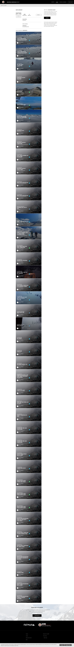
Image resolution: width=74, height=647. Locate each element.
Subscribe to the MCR (46, 633)
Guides (27, 635)
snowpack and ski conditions (21, 143)
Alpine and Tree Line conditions (22, 428)
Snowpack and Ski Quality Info (21, 169)
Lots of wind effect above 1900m (22, 454)
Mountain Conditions (13, 2)
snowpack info (20, 130)
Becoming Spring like (22, 364)
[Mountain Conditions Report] (3, 2)
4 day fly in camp (21, 390)
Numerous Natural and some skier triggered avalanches (22, 376)
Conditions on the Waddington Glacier (22, 39)
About (26, 639)
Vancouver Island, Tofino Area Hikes (21, 481)
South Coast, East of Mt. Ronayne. (22, 273)
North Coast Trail (21, 104)
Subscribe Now (37, 615)
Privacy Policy (40, 612)
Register (47, 17)
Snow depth (20, 325)
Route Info (19, 91)
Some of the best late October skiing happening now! (22, 233)
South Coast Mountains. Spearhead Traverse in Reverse (23, 558)
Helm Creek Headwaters (23, 221)
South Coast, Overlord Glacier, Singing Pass (22, 533)
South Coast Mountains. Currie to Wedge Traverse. (23, 597)
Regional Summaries (29, 637)
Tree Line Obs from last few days (23, 402)
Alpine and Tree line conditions (22, 441)
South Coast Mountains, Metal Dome (23, 584)
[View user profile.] (17, 42)
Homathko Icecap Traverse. (21, 78)
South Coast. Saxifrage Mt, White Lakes (22, 546)
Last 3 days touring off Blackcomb (22, 156)
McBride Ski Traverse (22, 260)
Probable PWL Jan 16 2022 (22, 208)
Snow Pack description (22, 182)
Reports (27, 633)
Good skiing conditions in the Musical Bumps (22, 286)
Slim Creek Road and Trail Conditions (22, 247)
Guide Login (45, 637)
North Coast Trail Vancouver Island (21, 494)
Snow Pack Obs (20, 312)
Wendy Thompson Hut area (22, 415)
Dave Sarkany (19, 30)
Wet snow (19, 338)
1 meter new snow (21, 468)
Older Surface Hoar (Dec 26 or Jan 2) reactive (22, 298)
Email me (38, 14)
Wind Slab (19, 351)
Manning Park (20, 572)
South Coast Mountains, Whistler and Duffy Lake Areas (23, 519)
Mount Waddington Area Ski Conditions (22, 117)
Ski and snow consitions (20, 65)
